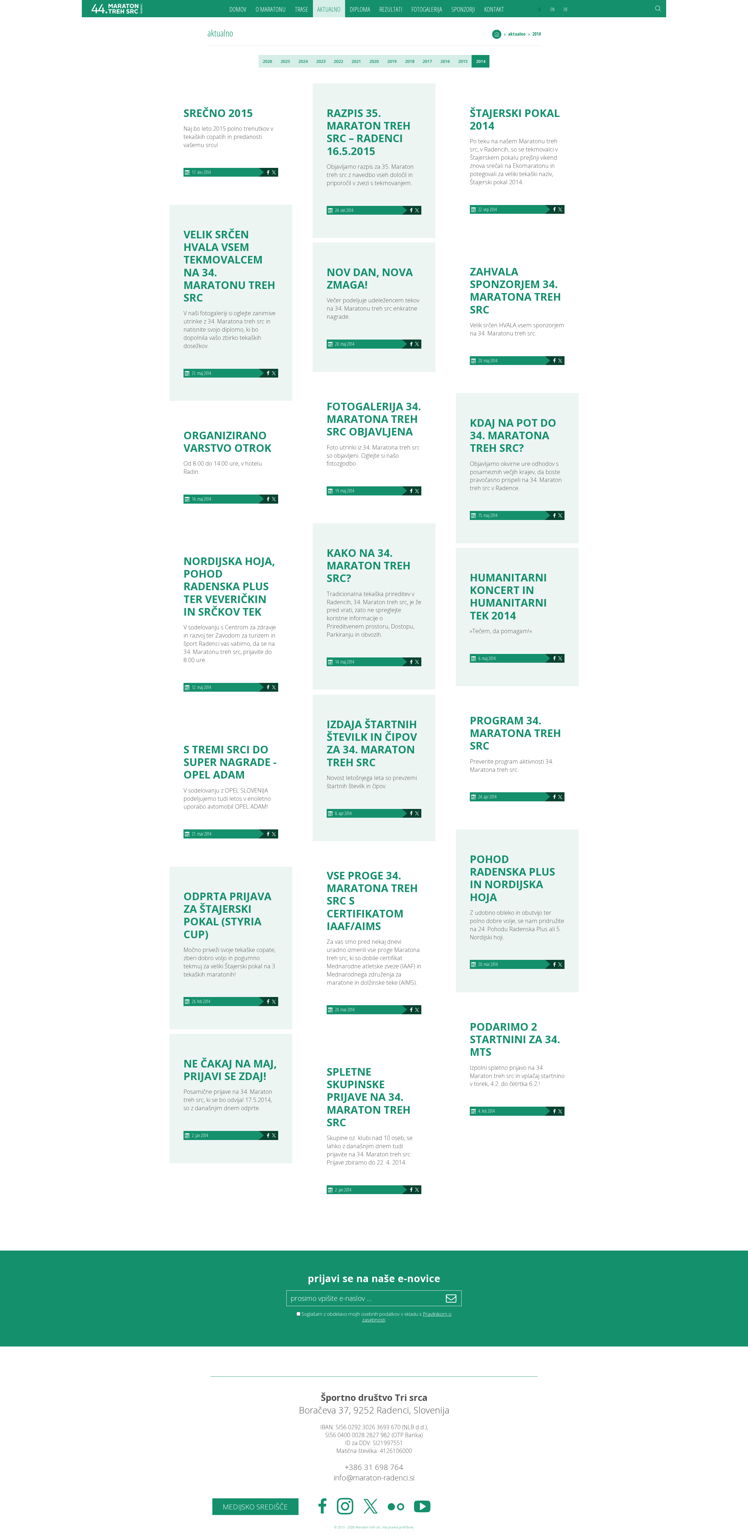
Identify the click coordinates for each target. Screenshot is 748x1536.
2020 (374, 61)
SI (539, 9)
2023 (320, 61)
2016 (445, 61)
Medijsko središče (255, 1506)
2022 (338, 61)
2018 (409, 61)
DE (566, 9)
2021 (356, 61)
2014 (536, 34)
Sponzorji (463, 9)
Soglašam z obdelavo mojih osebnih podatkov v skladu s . (376, 1317)
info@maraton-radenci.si (374, 1478)
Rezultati (390, 9)
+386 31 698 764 (374, 1467)
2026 (267, 61)
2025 (285, 61)
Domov (237, 9)
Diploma (360, 9)
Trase (301, 9)
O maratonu (271, 9)
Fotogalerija (426, 9)
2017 (427, 61)
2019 (391, 61)
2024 (303, 61)
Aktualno (328, 9)
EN (552, 9)
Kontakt (494, 9)
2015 (463, 61)
